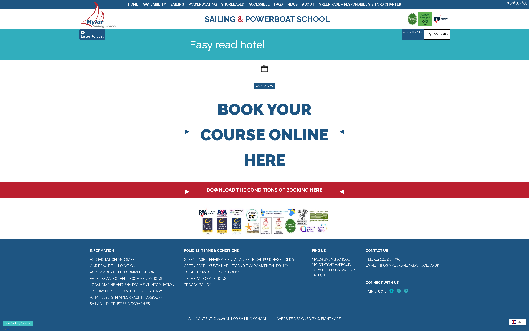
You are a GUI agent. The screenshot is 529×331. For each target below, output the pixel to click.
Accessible (259, 4)
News (292, 4)
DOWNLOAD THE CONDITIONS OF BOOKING (264, 190)
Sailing (177, 4)
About (308, 4)
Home (133, 4)
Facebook (391, 291)
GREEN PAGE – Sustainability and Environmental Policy (236, 266)
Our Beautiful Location (113, 266)
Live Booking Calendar (18, 323)
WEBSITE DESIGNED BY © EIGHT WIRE (309, 319)
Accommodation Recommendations (123, 272)
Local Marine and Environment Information (132, 285)
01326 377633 (517, 3)
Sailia (4, 329)
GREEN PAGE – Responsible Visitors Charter (360, 4)
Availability (154, 4)
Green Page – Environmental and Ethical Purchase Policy (239, 259)
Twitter (399, 291)
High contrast (437, 33)
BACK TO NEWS (264, 86)
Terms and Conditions (205, 278)
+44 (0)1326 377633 (389, 259)
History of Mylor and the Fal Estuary (126, 291)
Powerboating (203, 4)
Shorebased (232, 4)
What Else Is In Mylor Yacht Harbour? (126, 297)
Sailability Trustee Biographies (120, 304)
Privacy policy (197, 285)
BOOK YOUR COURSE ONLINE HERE (264, 134)
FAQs (278, 4)
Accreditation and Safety (114, 259)
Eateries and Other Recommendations (126, 278)
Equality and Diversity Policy (212, 272)
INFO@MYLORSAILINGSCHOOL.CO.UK (408, 265)
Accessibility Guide (412, 32)
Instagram (406, 291)
